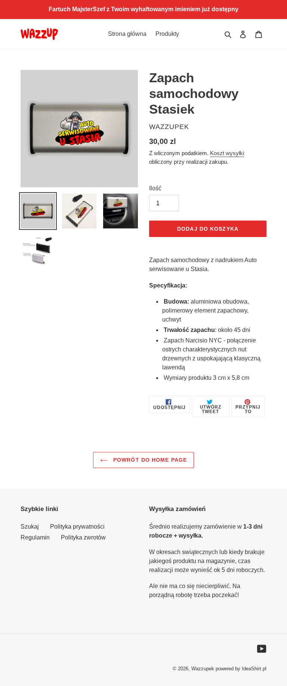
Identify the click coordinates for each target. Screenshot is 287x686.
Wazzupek (202, 668)
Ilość (155, 188)
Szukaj (30, 526)
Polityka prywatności (77, 526)
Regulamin (35, 537)
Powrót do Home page (149, 460)
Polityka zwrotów (83, 537)
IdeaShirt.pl (254, 668)
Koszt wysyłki (227, 153)
